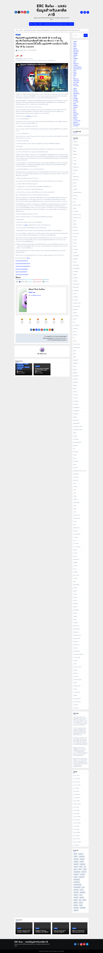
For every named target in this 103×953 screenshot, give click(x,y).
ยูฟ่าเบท (75, 568)
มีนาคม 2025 (76, 829)
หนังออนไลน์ (76, 113)
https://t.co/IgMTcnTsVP (21, 271)
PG (74, 337)
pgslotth (75, 385)
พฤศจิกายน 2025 (77, 804)
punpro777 (75, 122)
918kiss (75, 88)
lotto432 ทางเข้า (77, 303)
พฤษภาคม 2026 (76, 785)
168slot (75, 148)
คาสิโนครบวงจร (76, 515)
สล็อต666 (75, 597)
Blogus (55, 951)
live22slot (75, 296)
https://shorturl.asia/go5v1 (22, 274)
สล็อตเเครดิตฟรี (76, 638)
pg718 (74, 350)
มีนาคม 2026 (76, 791)
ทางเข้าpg (28, 116)
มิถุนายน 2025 (76, 819)
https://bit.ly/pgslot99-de (22, 260)
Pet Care (75, 334)
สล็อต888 (75, 53)
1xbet (74, 157)
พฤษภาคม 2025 (76, 823)
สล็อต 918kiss (76, 584)
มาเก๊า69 (75, 565)
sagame (75, 417)
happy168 (75, 258)
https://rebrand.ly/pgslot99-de (23, 263)
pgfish (75, 869)
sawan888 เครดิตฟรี (77, 426)
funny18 (75, 252)
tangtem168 (76, 474)
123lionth (75, 141)
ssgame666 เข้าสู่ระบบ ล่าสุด (79, 470)
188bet (74, 151)
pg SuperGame (76, 347)
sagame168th (76, 93)
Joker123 (75, 281)
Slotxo (74, 458)
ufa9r (74, 493)
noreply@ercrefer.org (36, 295)
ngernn (75, 319)
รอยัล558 (75, 572)
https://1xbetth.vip (77, 67)
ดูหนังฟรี (75, 96)
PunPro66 (75, 394)
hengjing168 (76, 265)
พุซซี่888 (75, 562)
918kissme (75, 170)
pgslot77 (75, 117)
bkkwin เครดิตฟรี (77, 205)
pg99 (74, 353)
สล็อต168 (75, 587)
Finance (75, 243)
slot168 (75, 455)
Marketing (75, 309)
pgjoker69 (75, 363)
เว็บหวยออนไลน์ (20, 363)
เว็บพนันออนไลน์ (76, 685)
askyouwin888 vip (77, 192)
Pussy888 (75, 404)
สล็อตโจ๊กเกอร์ (76, 644)
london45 (75, 300)
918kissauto (76, 167)
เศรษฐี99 (26, 363)
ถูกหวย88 (75, 530)
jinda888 (75, 277)
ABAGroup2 (76, 176)
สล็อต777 (75, 600)
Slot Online (75, 451)
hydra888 (75, 271)
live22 (74, 108)
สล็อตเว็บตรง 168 (77, 635)
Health (74, 262)
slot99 (74, 46)
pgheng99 (75, 105)
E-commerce (76, 233)
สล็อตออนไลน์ (76, 625)
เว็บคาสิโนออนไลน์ (77, 679)
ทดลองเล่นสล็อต (76, 534)
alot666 (75, 186)
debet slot (75, 227)
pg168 (74, 43)
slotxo (74, 61)
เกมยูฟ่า (75, 663)
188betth (75, 154)
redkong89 (75, 413)
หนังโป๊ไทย (75, 65)
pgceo (74, 356)
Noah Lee (21, 50)
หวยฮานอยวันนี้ (76, 657)
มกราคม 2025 (76, 835)
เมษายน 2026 (76, 788)
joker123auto (76, 284)
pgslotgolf (75, 382)
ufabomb (75, 499)
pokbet (74, 388)
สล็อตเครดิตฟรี (76, 629)
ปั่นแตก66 (75, 118)
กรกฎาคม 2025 (76, 816)
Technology (76, 477)
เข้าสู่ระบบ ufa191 (77, 667)
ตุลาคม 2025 (76, 807)
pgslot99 (18, 34)
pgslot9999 (76, 375)
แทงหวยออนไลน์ (20, 367)
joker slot (75, 84)
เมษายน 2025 (76, 826)
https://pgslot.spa (77, 68)
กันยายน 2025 (76, 810)
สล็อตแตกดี (75, 641)
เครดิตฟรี (75, 670)
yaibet (74, 505)
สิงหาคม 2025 (76, 813)
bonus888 (75, 211)
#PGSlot (35, 50)
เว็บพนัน (75, 682)
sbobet (74, 432)
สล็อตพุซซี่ (75, 622)
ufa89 (74, 489)
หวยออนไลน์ (76, 125)
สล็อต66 (75, 48)
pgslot (25, 225)
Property (75, 391)
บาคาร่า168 (75, 101)
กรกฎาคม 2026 (76, 778)
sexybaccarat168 (77, 442)
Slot (74, 448)
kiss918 (75, 73)
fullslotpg (75, 107)
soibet (74, 464)
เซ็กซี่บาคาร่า (76, 673)
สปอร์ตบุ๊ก (75, 578)
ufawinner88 (76, 502)
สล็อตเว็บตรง (76, 50)
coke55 (74, 224)
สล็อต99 (75, 613)
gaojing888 (76, 255)
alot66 (74, 182)
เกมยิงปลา (75, 660)
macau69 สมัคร (76, 306)
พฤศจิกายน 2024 (77, 842)
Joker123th (75, 287)
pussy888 (75, 58)
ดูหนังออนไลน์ (76, 80)
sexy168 (75, 436)
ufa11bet (75, 486)
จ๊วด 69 (74, 521)
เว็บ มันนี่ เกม (76, 676)
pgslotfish (75, 379)
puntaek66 (75, 401)
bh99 (74, 201)
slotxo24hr (75, 461)
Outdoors (75, 328)
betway (75, 198)
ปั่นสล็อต (75, 549)
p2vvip (74, 331)
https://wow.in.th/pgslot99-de (23, 266)
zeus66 (75, 508)
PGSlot (74, 366)
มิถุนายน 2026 (76, 781)
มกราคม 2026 (76, 797)
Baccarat (75, 195)
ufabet (74, 496)
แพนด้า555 (27, 367)
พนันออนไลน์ (76, 559)
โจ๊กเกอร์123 (19, 368)
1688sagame (76, 145)
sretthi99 (75, 467)
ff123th (75, 239)
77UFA (74, 160)
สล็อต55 (75, 591)
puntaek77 (76, 874)
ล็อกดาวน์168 (76, 575)
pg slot (74, 72)
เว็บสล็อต (75, 689)
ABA (74, 173)
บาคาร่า (75, 60)
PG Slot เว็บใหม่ (76, 344)
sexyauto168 (76, 882)
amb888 (75, 189)
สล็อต (74, 581)
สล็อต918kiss (76, 610)
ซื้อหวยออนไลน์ (76, 124)
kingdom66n (76, 290)
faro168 (75, 236)
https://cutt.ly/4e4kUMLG (22, 269)
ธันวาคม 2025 (76, 800)
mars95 (75, 312)
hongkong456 (76, 268)
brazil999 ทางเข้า (77, 214)
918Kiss (75, 164)
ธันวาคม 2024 (76, 838)
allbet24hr (75, 179)
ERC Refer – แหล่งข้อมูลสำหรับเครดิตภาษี (31, 942)
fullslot (75, 246)
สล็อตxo (75, 619)
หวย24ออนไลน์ (76, 651)
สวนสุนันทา (75, 648)
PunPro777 (75, 398)
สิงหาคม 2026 (76, 775)
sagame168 (76, 420)
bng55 (74, 208)
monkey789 (76, 315)
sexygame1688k (77, 887)
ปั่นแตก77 (75, 556)
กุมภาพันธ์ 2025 (76, 832)
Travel (74, 483)
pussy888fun (76, 407)
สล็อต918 (75, 606)
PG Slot (75, 341)
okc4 (74, 322)
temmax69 (75, 480)
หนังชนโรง (75, 91)
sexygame (75, 445)
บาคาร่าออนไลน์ (76, 120)
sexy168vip (75, 439)
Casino (74, 220)
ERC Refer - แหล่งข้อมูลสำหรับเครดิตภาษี (51, 11)
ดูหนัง (74, 110)
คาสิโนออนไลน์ (76, 518)
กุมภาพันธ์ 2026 (76, 794)
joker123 (75, 41)
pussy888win (76, 410)
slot (74, 77)
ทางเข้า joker (76, 82)
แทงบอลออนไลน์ (20, 365)
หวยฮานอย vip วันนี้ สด (78, 654)
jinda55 (75, 44)
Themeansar (61, 951)
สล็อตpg (75, 616)
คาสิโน (74, 511)
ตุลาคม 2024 (76, 845)
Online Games (76, 325)
